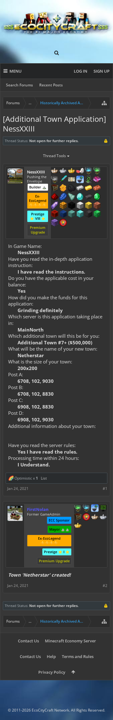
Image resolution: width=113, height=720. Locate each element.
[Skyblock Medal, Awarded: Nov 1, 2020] (95, 508)
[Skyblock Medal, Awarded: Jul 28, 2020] (80, 180)
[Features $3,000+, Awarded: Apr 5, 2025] (54, 214)
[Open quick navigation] (104, 103)
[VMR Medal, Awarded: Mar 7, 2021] (88, 180)
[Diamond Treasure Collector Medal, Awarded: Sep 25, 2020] (86, 508)
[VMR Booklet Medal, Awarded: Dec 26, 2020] (97, 180)
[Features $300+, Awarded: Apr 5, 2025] (71, 197)
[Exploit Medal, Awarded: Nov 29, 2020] (103, 508)
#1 (105, 488)
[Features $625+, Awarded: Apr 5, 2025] (97, 197)
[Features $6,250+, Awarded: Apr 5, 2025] (97, 214)
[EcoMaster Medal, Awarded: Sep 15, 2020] (103, 517)
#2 (105, 585)
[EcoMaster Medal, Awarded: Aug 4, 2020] (63, 171)
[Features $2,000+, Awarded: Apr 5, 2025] (88, 206)
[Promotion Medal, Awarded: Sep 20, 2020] (78, 517)
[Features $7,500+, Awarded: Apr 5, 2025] (54, 223)
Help (51, 656)
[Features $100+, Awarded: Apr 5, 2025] (88, 188)
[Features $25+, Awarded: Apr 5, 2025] (63, 188)
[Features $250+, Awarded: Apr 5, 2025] (63, 197)
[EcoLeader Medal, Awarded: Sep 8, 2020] (95, 517)
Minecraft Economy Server (70, 641)
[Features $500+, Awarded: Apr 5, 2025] (88, 197)
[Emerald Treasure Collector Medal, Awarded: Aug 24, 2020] (97, 171)
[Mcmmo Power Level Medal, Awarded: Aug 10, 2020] (80, 171)
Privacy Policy (51, 672)
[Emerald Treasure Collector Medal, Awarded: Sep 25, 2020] (78, 508)
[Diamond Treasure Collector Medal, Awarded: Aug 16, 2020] (88, 171)
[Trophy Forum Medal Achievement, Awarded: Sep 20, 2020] (86, 517)
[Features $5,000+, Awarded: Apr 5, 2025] (88, 214)
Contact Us (28, 641)
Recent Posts (51, 85)
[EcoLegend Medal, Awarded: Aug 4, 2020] (71, 171)
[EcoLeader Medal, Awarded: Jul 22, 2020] (54, 171)
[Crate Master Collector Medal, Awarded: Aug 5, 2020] (63, 180)
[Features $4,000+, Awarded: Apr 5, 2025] (71, 214)
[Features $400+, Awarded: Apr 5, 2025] (80, 197)
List (44, 478)
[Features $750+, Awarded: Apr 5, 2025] (54, 206)
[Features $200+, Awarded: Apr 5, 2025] (54, 197)
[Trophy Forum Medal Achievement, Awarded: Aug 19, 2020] (63, 223)
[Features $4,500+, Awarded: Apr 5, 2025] (80, 214)
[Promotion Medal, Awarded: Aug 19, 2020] (54, 188)
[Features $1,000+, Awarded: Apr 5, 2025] (63, 206)
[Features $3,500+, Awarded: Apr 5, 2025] (63, 214)
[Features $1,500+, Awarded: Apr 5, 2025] (80, 206)
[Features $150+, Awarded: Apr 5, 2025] (97, 188)
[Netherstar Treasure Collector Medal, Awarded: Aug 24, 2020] (54, 180)
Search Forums (19, 85)
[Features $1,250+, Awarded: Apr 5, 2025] (71, 206)
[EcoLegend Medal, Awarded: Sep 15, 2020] (78, 526)
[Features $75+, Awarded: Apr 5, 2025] (80, 188)
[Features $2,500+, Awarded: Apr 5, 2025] (97, 206)
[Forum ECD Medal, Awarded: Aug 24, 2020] (71, 180)
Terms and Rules (78, 656)
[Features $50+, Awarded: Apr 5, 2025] (71, 188)
